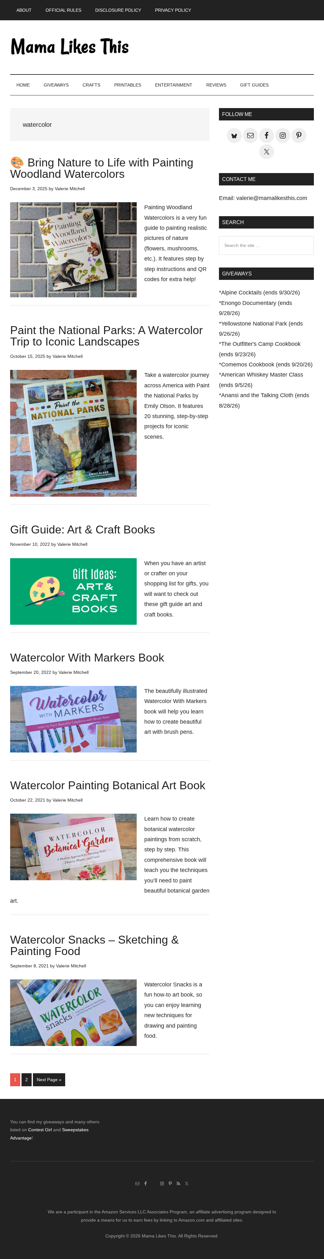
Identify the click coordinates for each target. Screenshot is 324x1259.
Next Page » (48, 1081)
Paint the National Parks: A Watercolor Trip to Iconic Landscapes (106, 336)
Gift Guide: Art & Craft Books (82, 529)
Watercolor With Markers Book (87, 657)
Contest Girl (40, 1129)
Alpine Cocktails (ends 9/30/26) (260, 292)
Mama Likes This (70, 47)
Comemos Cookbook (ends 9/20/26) (267, 364)
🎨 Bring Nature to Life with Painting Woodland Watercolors (101, 168)
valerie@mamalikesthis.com (271, 198)
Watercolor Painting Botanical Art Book (107, 785)
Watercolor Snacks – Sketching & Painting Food (94, 945)
